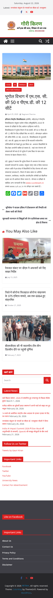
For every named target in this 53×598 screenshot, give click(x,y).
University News (10, 480)
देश (15, 85)
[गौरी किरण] (5, 41)
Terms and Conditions (13, 558)
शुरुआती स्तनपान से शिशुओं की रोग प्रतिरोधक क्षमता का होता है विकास (25, 220)
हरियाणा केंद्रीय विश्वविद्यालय (13, 90)
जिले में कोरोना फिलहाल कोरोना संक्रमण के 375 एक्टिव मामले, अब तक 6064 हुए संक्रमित (25, 296)
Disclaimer (7, 564)
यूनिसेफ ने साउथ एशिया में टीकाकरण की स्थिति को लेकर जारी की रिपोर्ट (26, 209)
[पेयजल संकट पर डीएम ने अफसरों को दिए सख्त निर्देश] (26, 239)
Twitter (5, 471)
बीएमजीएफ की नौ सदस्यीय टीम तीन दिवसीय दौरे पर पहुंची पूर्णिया (23, 347)
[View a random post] (47, 41)
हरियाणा (31, 85)
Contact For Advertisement (14, 485)
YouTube (6, 475)
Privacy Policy (9, 552)
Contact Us (7, 546)
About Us (6, 540)
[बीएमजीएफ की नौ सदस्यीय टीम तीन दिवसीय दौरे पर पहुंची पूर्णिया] (26, 317)
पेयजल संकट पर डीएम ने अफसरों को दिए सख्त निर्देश (25, 270)
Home (8, 85)
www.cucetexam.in (35, 182)
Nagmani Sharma (28, 114)
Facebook (6, 466)
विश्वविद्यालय (22, 85)
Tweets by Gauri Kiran (12, 450)
